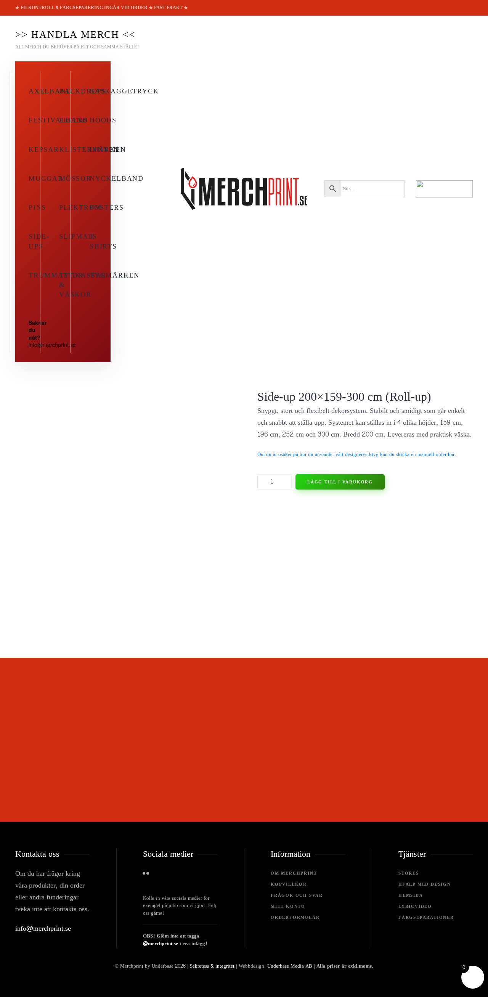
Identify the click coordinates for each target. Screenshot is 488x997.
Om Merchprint (294, 873)
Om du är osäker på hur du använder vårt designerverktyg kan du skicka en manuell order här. (356, 454)
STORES (408, 873)
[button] (77, 38)
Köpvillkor (289, 884)
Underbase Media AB (289, 966)
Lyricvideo (415, 906)
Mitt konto (288, 906)
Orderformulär (295, 917)
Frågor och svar (297, 895)
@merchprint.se (160, 943)
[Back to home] (244, 189)
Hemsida (410, 895)
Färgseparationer (426, 917)
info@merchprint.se (43, 928)
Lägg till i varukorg (340, 482)
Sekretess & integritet (212, 966)
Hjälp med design (424, 884)
